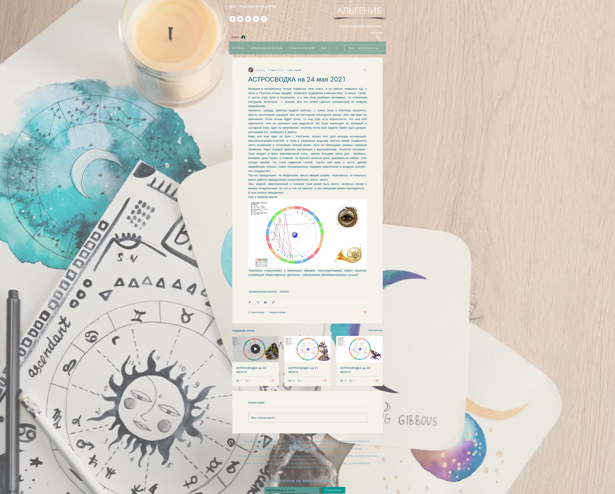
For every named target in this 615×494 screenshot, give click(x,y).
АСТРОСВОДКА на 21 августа (303, 370)
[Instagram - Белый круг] (264, 19)
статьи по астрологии (302, 48)
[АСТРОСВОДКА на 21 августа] (307, 349)
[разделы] (378, 37)
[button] (336, 48)
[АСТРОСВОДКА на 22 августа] (255, 349)
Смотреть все (376, 330)
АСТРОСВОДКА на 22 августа (251, 370)
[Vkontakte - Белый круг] (256, 19)
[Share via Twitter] (257, 302)
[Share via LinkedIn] (265, 302)
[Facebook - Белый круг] (232, 19)
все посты (238, 48)
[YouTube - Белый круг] (240, 19)
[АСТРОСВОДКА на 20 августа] (359, 349)
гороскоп (284, 291)
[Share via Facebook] (249, 302)
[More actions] (365, 70)
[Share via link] (273, 302)
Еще (324, 48)
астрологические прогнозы (267, 48)
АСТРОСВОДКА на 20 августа (355, 370)
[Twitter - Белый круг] (248, 19)
